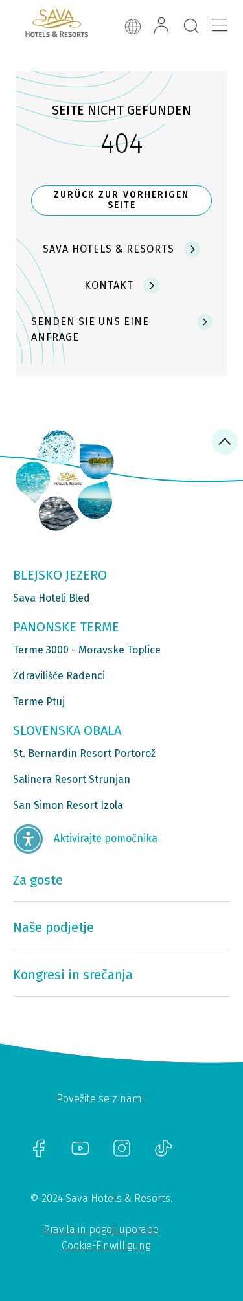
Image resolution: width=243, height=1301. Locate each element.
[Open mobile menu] (219, 25)
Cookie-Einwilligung (106, 1245)
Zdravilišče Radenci (59, 676)
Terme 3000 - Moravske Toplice (87, 650)
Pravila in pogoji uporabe (101, 1229)
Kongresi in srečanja (73, 974)
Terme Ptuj (39, 702)
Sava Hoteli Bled (51, 598)
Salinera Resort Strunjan (71, 779)
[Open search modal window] (191, 26)
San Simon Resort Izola (68, 805)
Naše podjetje (53, 927)
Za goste (38, 880)
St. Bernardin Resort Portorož (84, 753)
